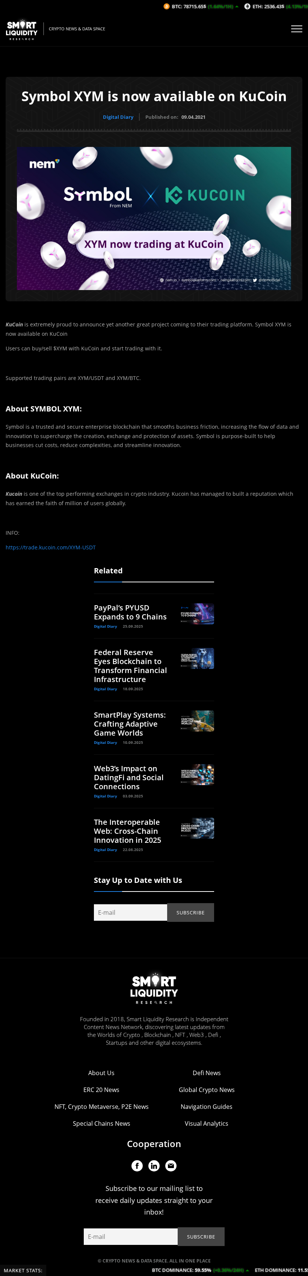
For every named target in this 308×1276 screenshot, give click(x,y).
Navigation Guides (207, 1106)
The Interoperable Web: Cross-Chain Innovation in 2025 (127, 831)
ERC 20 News (101, 1090)
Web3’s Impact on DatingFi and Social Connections (129, 777)
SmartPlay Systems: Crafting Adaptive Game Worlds (130, 724)
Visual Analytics (206, 1123)
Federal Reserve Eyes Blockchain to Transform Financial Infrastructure (130, 665)
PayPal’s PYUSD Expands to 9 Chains (130, 612)
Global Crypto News (207, 1090)
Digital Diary (118, 117)
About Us (101, 1073)
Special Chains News (101, 1123)
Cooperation (154, 1143)
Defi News (207, 1073)
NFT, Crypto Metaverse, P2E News (101, 1106)
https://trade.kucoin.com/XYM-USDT (51, 547)
